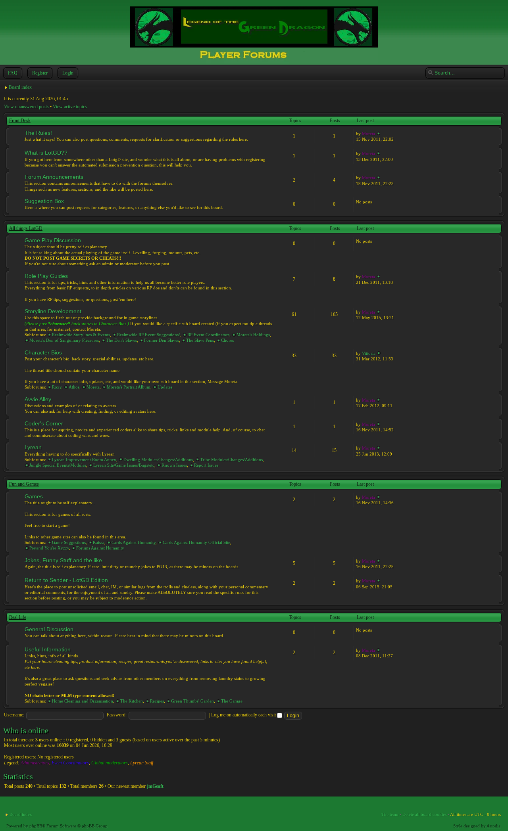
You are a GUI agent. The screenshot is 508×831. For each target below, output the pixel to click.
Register (40, 73)
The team (389, 814)
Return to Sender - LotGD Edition (66, 580)
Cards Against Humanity (134, 542)
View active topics (70, 106)
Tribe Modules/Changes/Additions (231, 459)
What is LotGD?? (46, 152)
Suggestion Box (44, 201)
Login (67, 73)
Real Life (17, 617)
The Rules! (38, 133)
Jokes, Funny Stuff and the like (63, 560)
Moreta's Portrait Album (128, 387)
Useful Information (48, 649)
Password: (117, 715)
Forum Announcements (54, 177)
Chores (227, 340)
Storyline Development (53, 311)
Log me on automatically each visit (244, 715)
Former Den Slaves (161, 340)
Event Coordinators (70, 763)
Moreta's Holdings (253, 334)
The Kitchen (131, 701)
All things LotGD (25, 228)
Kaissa (98, 542)
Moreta (368, 133)
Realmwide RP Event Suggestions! (148, 334)
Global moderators (109, 763)
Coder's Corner (44, 423)
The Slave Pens (200, 340)
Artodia (493, 825)
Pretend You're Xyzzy (49, 548)
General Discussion (49, 629)
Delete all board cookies (424, 814)
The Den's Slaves (121, 340)
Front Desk (20, 120)
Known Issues (174, 465)
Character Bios (43, 352)
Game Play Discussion (53, 240)
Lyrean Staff (141, 763)
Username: (14, 715)
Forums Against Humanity (100, 548)
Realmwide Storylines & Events (81, 334)
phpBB (35, 825)
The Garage (231, 701)
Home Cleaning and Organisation (82, 701)
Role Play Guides (46, 276)
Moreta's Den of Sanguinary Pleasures (64, 340)
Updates (165, 387)
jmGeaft (155, 786)
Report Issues (206, 465)
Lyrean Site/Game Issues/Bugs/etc (123, 465)
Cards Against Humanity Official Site (196, 542)
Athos (74, 387)
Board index (20, 87)
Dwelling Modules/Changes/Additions (158, 459)
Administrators (35, 763)
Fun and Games (24, 484)
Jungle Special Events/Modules (57, 465)
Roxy (57, 387)
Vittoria (368, 353)
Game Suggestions (69, 542)
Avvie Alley (38, 399)
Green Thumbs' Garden (192, 701)
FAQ (12, 73)
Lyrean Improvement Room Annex (84, 459)
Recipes (157, 701)
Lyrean (33, 447)
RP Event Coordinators (208, 334)
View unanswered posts (26, 106)
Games (34, 496)
